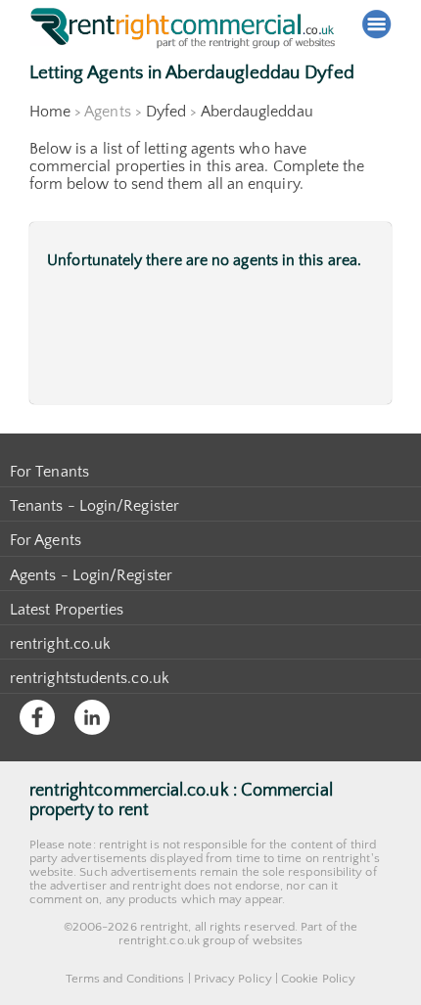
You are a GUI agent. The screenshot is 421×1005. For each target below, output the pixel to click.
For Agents (45, 540)
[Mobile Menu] (377, 24)
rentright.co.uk (60, 644)
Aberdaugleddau (257, 111)
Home (49, 111)
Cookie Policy (318, 978)
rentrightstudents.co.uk (89, 678)
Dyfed (166, 111)
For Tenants (49, 471)
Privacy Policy (233, 978)
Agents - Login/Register (91, 575)
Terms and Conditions (125, 978)
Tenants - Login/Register (94, 506)
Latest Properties (66, 609)
